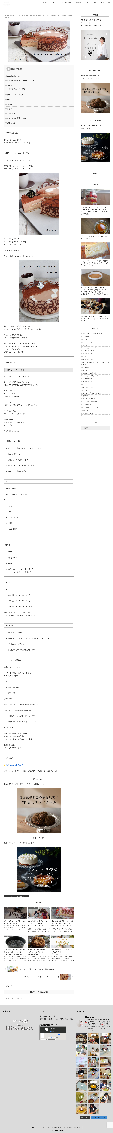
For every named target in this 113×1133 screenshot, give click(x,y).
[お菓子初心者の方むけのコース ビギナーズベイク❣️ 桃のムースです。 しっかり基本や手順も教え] (93, 1038)
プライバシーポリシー (43, 1127)
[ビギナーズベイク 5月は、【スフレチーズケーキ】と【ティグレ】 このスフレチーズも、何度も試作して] (81, 1109)
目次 (13, 69)
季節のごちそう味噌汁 (18, 89)
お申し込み (11, 123)
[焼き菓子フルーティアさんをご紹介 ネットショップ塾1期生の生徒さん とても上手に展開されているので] (105, 1062)
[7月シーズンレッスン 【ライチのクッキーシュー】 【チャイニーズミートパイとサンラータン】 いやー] (93, 1062)
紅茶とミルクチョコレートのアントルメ (21, 81)
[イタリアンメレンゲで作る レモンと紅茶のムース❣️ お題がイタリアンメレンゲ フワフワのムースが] (105, 1038)
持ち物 (9, 104)
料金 (8, 99)
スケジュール (12, 109)
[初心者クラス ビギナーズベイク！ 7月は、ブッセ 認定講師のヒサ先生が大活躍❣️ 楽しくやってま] (105, 1073)
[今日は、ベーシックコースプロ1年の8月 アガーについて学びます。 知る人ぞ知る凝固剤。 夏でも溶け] (105, 1050)
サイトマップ (78, 1127)
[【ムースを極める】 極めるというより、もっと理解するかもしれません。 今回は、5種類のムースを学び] (93, 1073)
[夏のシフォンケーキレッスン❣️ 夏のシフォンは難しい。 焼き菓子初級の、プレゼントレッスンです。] (81, 1073)
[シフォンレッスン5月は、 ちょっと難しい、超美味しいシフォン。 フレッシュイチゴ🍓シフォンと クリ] (93, 1109)
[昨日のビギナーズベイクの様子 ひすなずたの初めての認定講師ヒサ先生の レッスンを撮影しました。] (93, 1050)
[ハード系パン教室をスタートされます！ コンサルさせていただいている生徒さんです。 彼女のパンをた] (81, 1050)
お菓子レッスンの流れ (15, 95)
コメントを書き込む (39, 992)
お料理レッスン (12, 85)
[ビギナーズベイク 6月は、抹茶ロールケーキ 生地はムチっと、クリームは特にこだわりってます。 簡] (81, 1097)
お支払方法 (11, 113)
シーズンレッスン (10, 896)
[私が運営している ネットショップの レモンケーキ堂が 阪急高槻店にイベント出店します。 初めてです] (105, 1097)
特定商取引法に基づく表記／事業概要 (61, 1127)
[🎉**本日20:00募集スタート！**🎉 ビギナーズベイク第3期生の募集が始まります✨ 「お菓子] (81, 1062)
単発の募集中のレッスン (23, 896)
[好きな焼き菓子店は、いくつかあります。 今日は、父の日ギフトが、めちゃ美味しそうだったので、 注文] (81, 1085)
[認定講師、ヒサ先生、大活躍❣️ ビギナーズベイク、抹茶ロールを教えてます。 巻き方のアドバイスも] (105, 1085)
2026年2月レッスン (14, 76)
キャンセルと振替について (16, 118)
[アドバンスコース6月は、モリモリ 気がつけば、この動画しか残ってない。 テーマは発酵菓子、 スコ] (93, 1085)
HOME (33, 1127)
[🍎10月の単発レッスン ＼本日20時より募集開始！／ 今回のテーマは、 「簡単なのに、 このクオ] (81, 1038)
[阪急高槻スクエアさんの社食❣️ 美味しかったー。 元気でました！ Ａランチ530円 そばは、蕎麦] (93, 1097)
